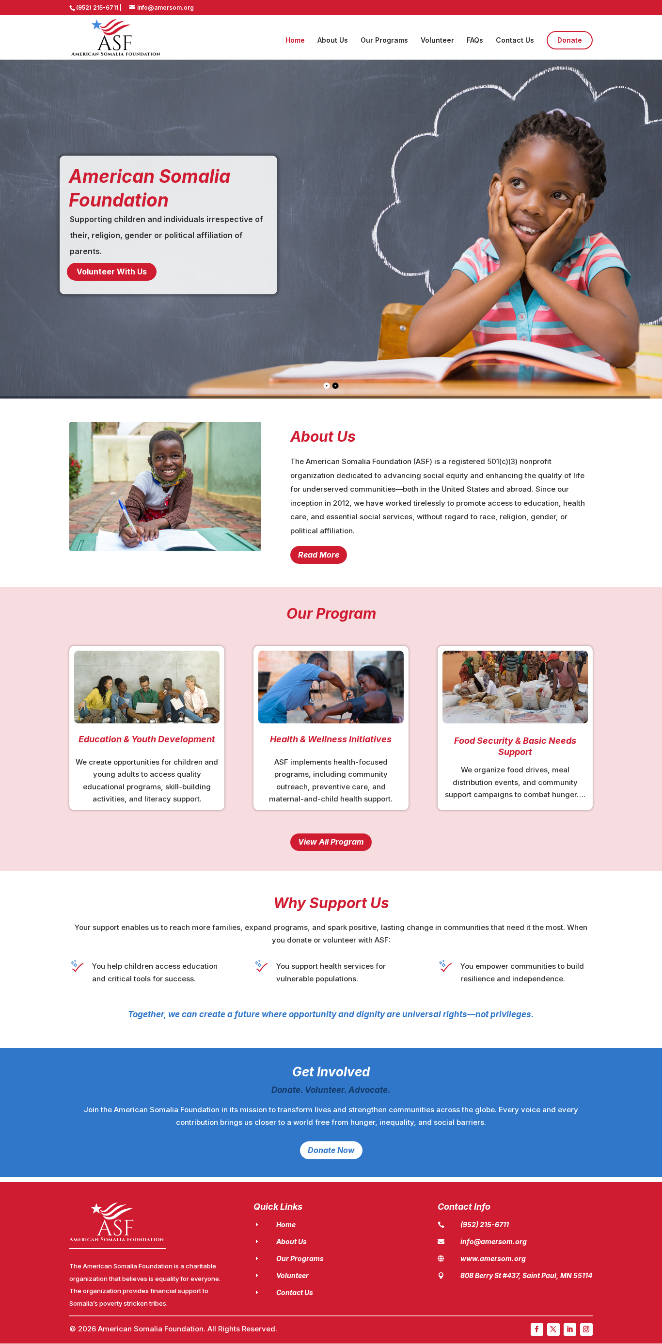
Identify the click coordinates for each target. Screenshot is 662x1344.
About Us (332, 40)
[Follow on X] (553, 1329)
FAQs (475, 40)
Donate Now (331, 1150)
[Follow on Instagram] (586, 1329)
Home (295, 40)
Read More (318, 555)
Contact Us (515, 40)
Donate (569, 40)
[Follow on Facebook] (537, 1329)
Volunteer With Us (112, 271)
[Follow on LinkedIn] (570, 1329)
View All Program (331, 842)
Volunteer (437, 40)
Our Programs (384, 40)
